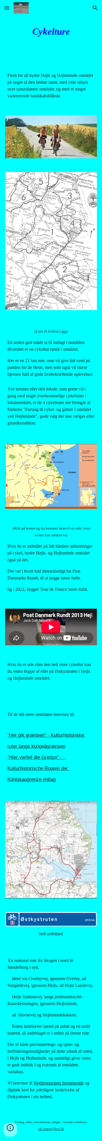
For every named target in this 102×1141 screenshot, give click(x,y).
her (64, 331)
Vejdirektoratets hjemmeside (58, 1083)
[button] (7, 8)
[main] (51, 31)
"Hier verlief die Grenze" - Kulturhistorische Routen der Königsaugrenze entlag (38, 768)
